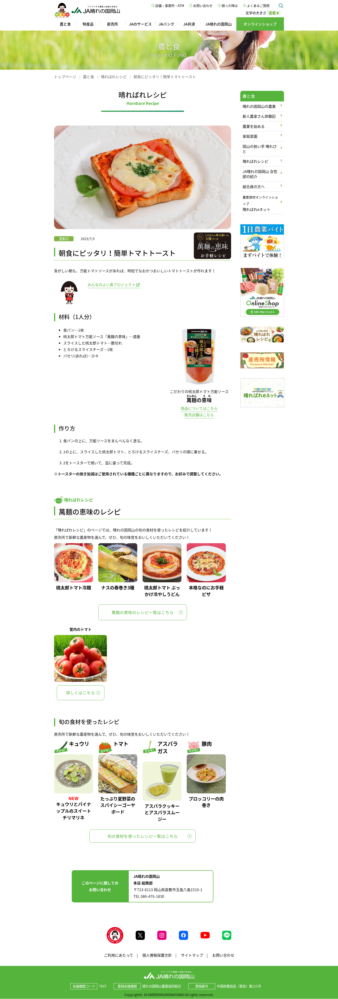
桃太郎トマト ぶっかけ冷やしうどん (162, 590)
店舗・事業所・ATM (169, 5)
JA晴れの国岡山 (218, 24)
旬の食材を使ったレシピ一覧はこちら (142, 836)
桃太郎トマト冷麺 (73, 587)
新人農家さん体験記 (259, 116)
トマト (120, 743)
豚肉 (207, 743)
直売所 (112, 24)
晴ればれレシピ (114, 76)
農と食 (65, 24)
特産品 (88, 24)
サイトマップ (192, 955)
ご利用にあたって (118, 955)
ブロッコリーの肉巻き (206, 802)
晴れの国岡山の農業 (259, 106)
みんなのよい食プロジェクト (111, 284)
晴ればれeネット (260, 203)
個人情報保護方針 (157, 955)
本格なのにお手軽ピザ (206, 590)
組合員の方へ (254, 186)
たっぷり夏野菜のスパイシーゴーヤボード (117, 805)
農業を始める (254, 126)
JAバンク (166, 24)
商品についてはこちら (199, 408)
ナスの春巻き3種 (117, 587)
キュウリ (79, 743)
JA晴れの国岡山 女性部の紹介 (260, 174)
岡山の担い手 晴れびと (260, 149)
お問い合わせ (202, 5)
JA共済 (189, 24)
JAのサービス (140, 24)
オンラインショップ (260, 24)
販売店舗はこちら (199, 414)
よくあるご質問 (258, 5)
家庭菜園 (250, 136)
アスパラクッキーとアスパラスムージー (162, 813)
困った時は (230, 5)
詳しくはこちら (80, 693)
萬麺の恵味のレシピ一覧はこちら (143, 612)
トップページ (65, 76)
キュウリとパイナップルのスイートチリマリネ (73, 811)
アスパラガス (168, 747)
